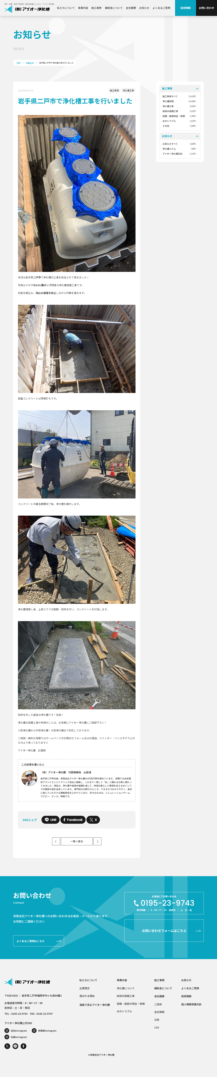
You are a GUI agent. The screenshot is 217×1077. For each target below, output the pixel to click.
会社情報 (159, 1012)
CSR (156, 1027)
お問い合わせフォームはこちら (164, 930)
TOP (18, 62)
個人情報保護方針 (191, 1004)
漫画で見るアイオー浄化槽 (94, 1005)
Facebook (75, 820)
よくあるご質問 (161, 8)
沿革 (156, 1020)
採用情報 (185, 8)
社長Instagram (19, 1037)
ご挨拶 (158, 1004)
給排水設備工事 (126, 996)
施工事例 (96, 8)
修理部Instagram (47, 1030)
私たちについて (66, 8)
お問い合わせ (206, 8)
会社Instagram (19, 1030)
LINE (54, 820)
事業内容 (83, 8)
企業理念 (84, 988)
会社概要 (131, 8)
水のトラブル (124, 1011)
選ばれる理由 (87, 996)
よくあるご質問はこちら (30, 941)
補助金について (114, 8)
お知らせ (144, 8)
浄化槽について (126, 988)
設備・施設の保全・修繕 (131, 1003)
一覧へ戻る (76, 841)
